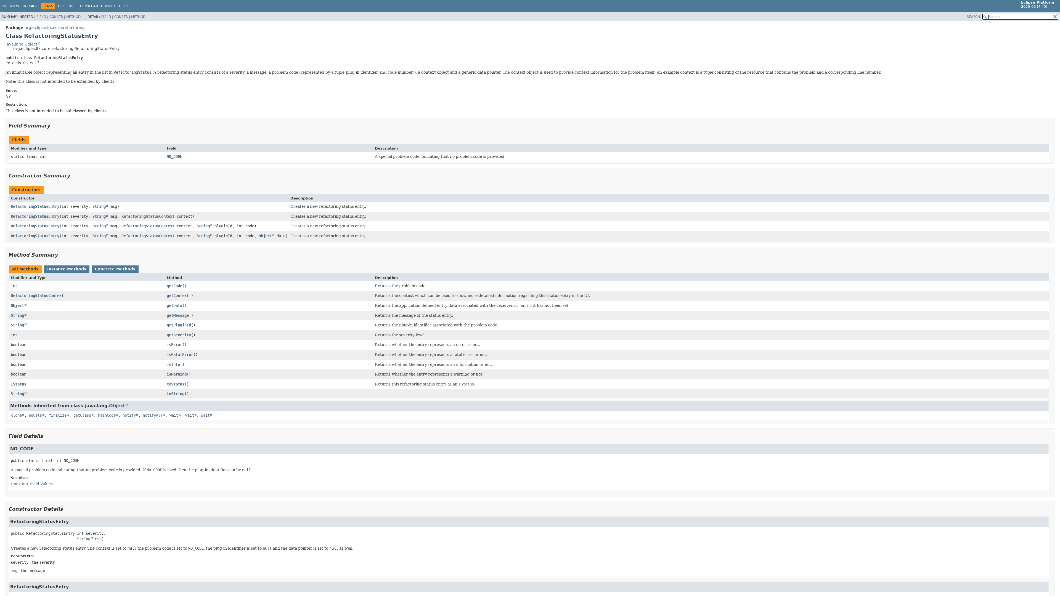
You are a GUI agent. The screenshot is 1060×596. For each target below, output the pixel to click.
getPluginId (179, 325)
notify (129, 415)
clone (16, 415)
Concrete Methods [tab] (115, 269)
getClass (82, 415)
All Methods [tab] (25, 269)
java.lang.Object (21, 44)
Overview (10, 6)
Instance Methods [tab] (66, 269)
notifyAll (153, 415)
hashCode (107, 415)
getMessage (178, 315)
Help (123, 6)
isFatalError (180, 354)
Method (73, 17)
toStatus (175, 384)
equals (35, 415)
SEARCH (973, 17)
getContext (178, 295)
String (99, 206)
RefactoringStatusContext (147, 216)
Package (30, 6)
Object (29, 63)
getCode (174, 286)
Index (110, 6)
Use (61, 6)
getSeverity (179, 335)
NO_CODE (174, 156)
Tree (72, 6)
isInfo (173, 364)
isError (174, 344)
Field (41, 17)
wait (173, 415)
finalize (58, 415)
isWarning (177, 374)
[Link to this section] (54, 126)
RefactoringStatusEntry (35, 206)
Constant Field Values (32, 484)
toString (175, 394)
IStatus (18, 384)
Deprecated (91, 6)
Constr (56, 17)
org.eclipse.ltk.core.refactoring (55, 27)
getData (174, 305)
